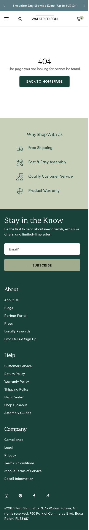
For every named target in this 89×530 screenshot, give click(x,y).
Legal (8, 447)
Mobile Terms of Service (23, 470)
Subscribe (42, 265)
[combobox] (20, 19)
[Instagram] (6, 496)
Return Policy (14, 373)
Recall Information (18, 478)
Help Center (13, 397)
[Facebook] (34, 496)
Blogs (8, 307)
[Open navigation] (6, 19)
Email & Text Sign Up (20, 339)
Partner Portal (15, 315)
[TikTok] (48, 496)
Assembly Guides (17, 412)
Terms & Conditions (19, 463)
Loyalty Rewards (17, 331)
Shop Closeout (15, 404)
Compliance (13, 439)
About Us (11, 300)
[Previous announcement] (4, 5)
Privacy (10, 455)
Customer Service (18, 365)
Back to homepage (44, 81)
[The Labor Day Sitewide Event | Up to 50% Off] (44, 6)
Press (8, 323)
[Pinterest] (20, 496)
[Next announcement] (84, 5)
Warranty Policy (16, 381)
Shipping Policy (16, 389)
